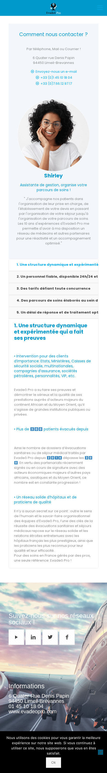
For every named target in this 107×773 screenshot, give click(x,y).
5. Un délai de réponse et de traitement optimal (57, 312)
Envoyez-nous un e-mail (56, 71)
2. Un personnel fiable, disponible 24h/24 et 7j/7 (57, 276)
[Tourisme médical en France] (53, 7)
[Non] (100, 752)
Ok (53, 762)
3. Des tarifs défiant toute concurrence (53, 288)
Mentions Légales (23, 664)
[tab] (53, 265)
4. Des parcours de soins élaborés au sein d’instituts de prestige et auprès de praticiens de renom (57, 300)
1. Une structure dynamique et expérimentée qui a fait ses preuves (57, 264)
